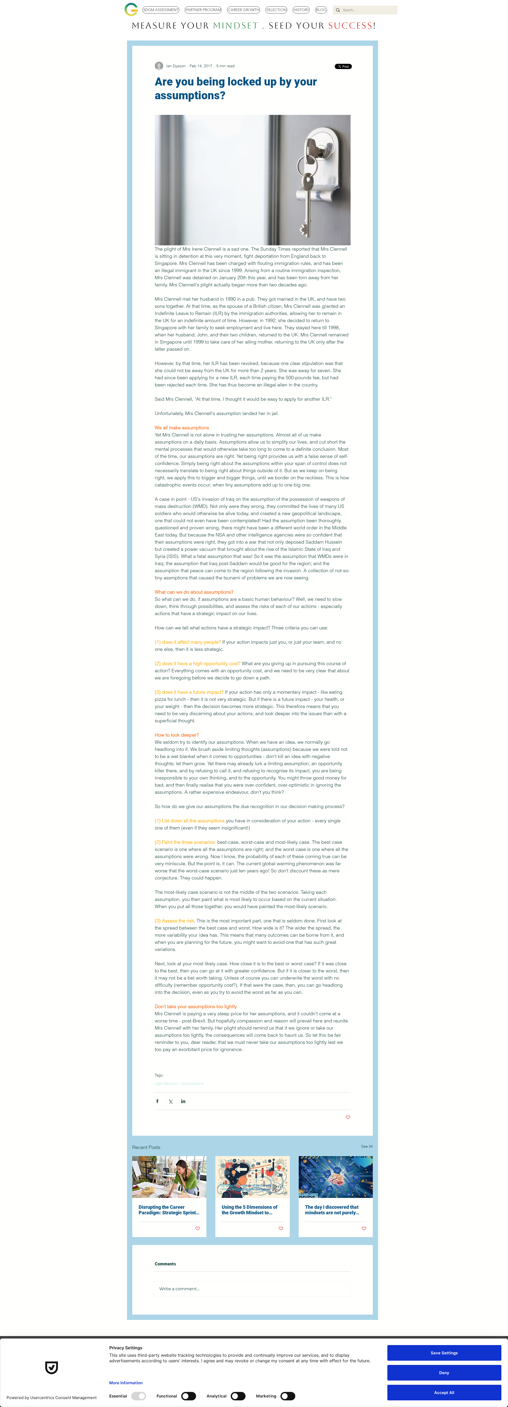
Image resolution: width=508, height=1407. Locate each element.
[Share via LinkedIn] (183, 1101)
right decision (166, 1083)
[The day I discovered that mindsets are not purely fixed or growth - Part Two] (336, 1177)
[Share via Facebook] (157, 1101)
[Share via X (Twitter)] (170, 1101)
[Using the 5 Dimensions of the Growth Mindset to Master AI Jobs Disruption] (252, 1177)
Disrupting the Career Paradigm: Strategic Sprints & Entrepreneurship (168, 1209)
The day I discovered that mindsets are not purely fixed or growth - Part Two (332, 1209)
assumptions (192, 1083)
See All (367, 1146)
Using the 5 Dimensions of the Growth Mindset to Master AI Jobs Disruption (250, 1209)
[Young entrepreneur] (169, 1177)
